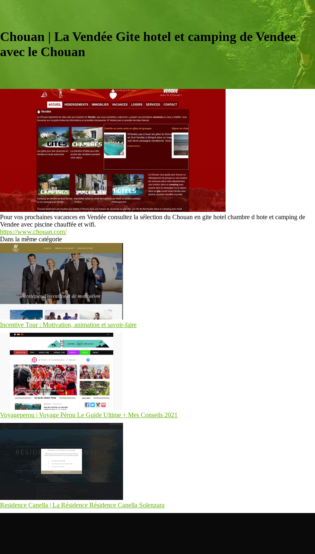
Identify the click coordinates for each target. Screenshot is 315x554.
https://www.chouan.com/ (33, 231)
